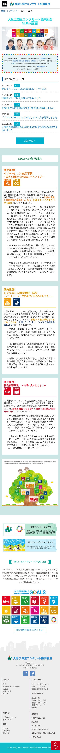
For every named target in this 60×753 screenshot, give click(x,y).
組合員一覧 (36, 698)
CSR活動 (6, 731)
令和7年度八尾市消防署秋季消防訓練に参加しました (28, 108)
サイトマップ (37, 726)
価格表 (34, 708)
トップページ (12, 11)
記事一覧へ (30, 140)
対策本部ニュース (9, 717)
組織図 (5, 689)
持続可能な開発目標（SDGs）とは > (30, 630)
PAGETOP (55, 747)
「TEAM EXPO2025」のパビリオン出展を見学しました (29, 117)
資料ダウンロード (38, 705)
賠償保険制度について (40, 689)
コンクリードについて (40, 684)
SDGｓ (5, 728)
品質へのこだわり (38, 687)
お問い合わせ (37, 737)
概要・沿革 (7, 691)
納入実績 (35, 722)
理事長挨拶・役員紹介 (11, 687)
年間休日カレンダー (39, 703)
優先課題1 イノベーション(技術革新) (24, 173)
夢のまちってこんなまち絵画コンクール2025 (24, 89)
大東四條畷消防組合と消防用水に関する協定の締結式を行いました (30, 128)
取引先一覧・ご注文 (39, 700)
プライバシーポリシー (40, 729)
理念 (4, 684)
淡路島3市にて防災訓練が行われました (21, 98)
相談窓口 (35, 714)
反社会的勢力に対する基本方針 (43, 733)
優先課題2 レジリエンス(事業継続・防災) (28, 292)
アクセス (6, 694)
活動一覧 (6, 733)
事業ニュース (8, 720)
